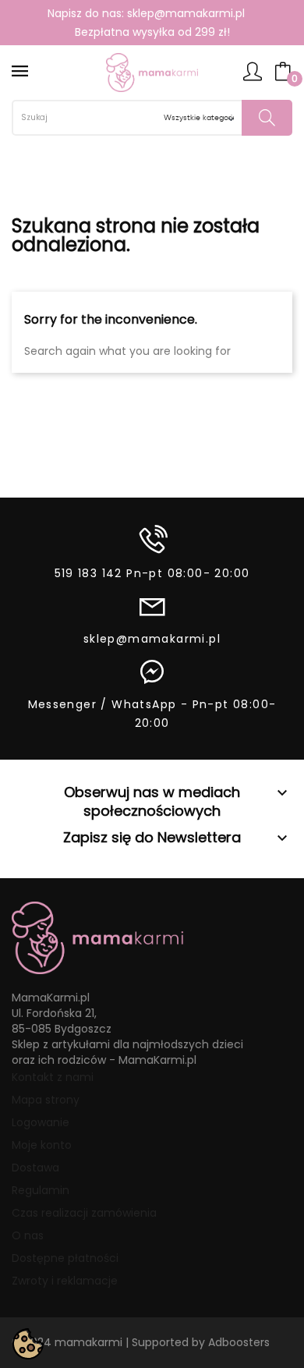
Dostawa (35, 1167)
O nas (28, 1235)
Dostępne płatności (65, 1258)
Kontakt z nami (53, 1077)
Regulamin (40, 1190)
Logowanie (40, 1122)
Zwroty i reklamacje (65, 1280)
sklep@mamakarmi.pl (186, 13)
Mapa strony (46, 1100)
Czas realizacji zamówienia (84, 1213)
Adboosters (239, 1342)
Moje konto (42, 1145)
